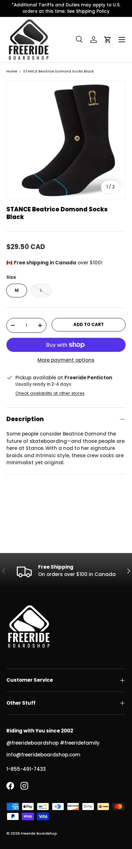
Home (11, 71)
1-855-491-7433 (26, 769)
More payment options (66, 360)
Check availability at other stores (50, 393)
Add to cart (88, 325)
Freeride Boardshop (39, 833)
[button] (108, 40)
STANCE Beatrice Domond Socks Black (58, 71)
